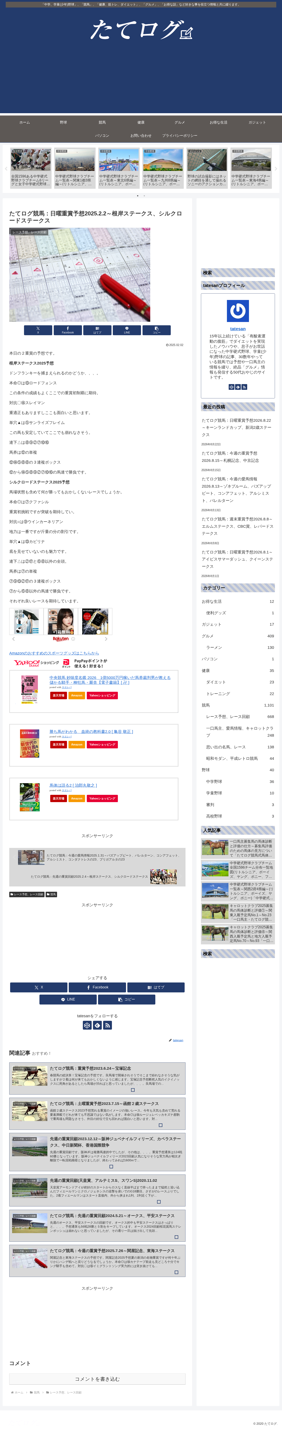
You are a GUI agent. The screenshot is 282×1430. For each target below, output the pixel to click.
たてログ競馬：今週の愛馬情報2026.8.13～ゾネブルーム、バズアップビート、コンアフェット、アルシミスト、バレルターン (236, 490)
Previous (6, 169)
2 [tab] (144, 196)
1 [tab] (137, 196)
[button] (157, 330)
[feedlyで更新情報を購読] (97, 1025)
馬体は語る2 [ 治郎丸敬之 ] (73, 785)
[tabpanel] (31, 168)
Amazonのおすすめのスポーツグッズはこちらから (54, 653)
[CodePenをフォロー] (87, 1025)
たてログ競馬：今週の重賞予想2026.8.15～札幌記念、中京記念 (230, 456)
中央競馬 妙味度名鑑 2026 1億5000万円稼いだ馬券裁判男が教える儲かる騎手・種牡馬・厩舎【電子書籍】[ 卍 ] (110, 680)
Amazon (76, 695)
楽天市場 (58, 695)
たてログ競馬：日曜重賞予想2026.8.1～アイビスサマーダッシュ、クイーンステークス (237, 559)
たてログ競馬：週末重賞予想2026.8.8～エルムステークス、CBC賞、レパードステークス (238, 526)
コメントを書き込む (97, 1379)
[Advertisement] (141, 82)
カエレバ (67, 687)
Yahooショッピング (102, 695)
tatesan (238, 328)
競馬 (53, 894)
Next (276, 169)
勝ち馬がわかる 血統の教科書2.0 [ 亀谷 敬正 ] (91, 731)
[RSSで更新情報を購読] (107, 1025)
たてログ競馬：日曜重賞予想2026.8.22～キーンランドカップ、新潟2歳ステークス (236, 427)
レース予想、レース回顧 (28, 894)
